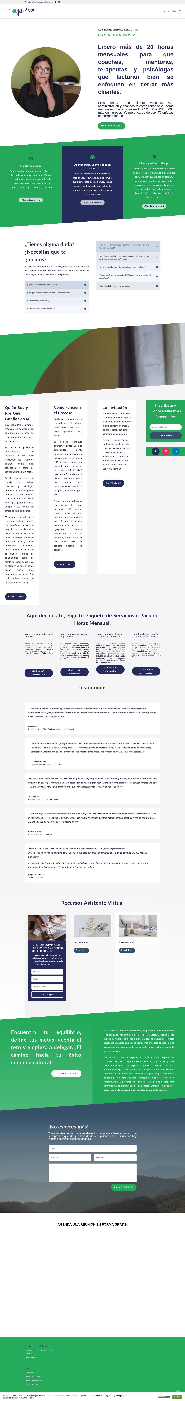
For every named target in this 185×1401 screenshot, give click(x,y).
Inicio (166, 11)
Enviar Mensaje (123, 1187)
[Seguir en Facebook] (156, 451)
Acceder (29, 1372)
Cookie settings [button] (164, 1397)
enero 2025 (30, 1350)
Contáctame (15, 597)
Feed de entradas (33, 1376)
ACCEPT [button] (177, 1397)
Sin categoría (46, 1350)
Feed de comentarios (34, 1380)
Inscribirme (127, 950)
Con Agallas (38, 877)
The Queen (53, 799)
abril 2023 (30, 1354)
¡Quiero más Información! (39, 673)
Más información (111, 126)
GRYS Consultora (45, 834)
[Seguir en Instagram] (166, 451)
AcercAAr (57, 764)
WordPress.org (32, 1384)
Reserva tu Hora (66, 1073)
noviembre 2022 (32, 1358)
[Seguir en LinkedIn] (176, 451)
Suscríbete (81, 950)
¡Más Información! (31, 200)
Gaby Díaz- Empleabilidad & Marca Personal (56, 729)
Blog (174, 11)
